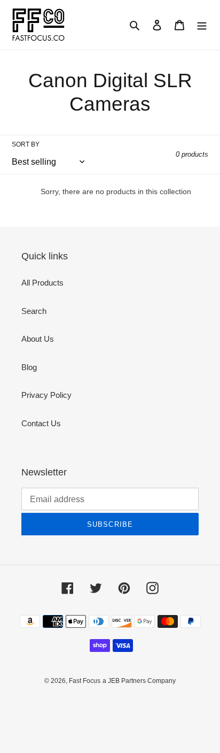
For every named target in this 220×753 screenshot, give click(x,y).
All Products (42, 282)
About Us (37, 338)
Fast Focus (84, 681)
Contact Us (41, 423)
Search (33, 311)
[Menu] (202, 24)
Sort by (26, 144)
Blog (29, 367)
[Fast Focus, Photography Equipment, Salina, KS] (52, 705)
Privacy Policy (46, 394)
